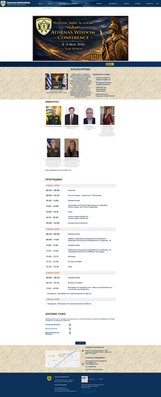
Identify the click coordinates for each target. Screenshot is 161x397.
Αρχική (40, 3)
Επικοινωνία (150, 3)
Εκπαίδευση (75, 3)
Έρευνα (87, 3)
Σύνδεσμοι (137, 3)
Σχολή (49, 3)
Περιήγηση (98, 3)
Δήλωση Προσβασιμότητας (87, 392)
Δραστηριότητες (113, 3)
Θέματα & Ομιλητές (51, 328)
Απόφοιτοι (126, 3)
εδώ (70, 170)
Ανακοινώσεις (62, 3)
